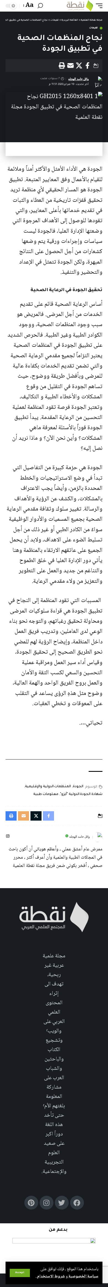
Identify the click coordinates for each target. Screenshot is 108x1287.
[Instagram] (8, 837)
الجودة (78, 787)
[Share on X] (79, 65)
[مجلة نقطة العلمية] (80, 6)
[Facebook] (77, 1203)
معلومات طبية (45, 794)
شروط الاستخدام (50, 1276)
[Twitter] (62, 1203)
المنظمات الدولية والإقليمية (48, 787)
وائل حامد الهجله (78, 79)
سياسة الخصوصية (83, 1276)
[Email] (70, 65)
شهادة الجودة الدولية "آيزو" (81, 794)
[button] (20, 1273)
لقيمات (93, 28)
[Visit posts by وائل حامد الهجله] (97, 837)
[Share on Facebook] (87, 65)
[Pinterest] (31, 1203)
